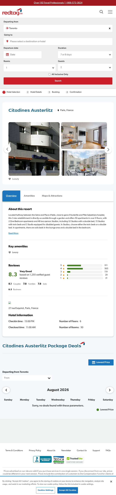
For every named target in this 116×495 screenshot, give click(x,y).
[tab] (11, 196)
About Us (51, 450)
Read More (13, 233)
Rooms (7, 61)
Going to (8, 35)
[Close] (111, 481)
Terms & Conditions (14, 450)
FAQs (108, 450)
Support (96, 450)
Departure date (11, 48)
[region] (58, 486)
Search (58, 81)
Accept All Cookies (67, 490)
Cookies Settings (45, 490)
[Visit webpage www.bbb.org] (42, 459)
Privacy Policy (35, 450)
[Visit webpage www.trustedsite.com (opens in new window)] (75, 460)
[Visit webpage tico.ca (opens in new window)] (58, 460)
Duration (62, 48)
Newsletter (66, 450)
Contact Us (82, 450)
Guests (61, 61)
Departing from (11, 22)
